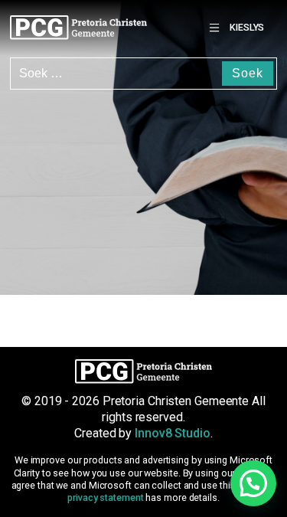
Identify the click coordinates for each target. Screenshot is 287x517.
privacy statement (105, 497)
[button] (253, 483)
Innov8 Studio (172, 433)
